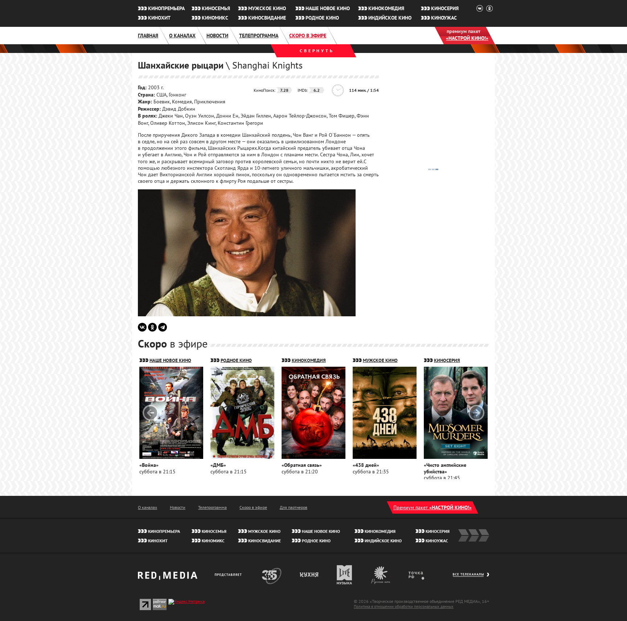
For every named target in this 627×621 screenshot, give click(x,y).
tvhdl (421, 574)
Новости (217, 35)
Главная (148, 35)
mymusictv (344, 574)
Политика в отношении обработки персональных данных (404, 606)
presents (229, 574)
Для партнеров (293, 507)
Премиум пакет (432, 507)
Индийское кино (389, 18)
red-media (167, 578)
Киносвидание (267, 18)
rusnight (381, 574)
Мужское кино (267, 8)
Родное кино (322, 18)
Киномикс (215, 18)
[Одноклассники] (152, 327)
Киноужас (444, 18)
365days (272, 574)
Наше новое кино (328, 8)
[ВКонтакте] (142, 327)
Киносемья (216, 8)
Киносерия (445, 8)
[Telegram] (162, 327)
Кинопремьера (166, 8)
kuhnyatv (309, 574)
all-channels (470, 578)
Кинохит (159, 18)
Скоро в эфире (307, 35)
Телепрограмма (258, 35)
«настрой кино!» (467, 38)
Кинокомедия (386, 8)
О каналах (182, 35)
